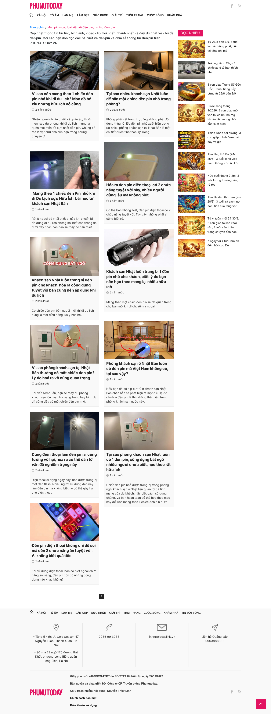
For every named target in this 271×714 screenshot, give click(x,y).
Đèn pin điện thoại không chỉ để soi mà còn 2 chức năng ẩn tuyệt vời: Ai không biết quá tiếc (64, 550)
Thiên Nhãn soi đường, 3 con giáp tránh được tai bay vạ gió (224, 137)
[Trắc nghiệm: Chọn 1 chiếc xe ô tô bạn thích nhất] (191, 70)
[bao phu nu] (46, 6)
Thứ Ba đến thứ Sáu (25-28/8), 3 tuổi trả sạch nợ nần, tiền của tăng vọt (224, 201)
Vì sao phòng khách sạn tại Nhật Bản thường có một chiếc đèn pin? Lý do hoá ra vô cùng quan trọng (63, 372)
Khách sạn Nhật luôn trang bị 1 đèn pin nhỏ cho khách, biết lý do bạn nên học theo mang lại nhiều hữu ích (137, 279)
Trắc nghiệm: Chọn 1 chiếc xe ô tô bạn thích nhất (222, 67)
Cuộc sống (155, 15)
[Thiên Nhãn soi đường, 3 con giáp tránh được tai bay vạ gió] (191, 140)
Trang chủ (37, 27)
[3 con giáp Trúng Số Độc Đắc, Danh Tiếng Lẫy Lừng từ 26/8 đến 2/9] (191, 91)
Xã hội (41, 15)
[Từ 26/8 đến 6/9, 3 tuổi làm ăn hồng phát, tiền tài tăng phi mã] (191, 49)
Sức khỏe (100, 15)
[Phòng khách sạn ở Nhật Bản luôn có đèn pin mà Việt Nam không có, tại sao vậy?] (139, 340)
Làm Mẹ (67, 15)
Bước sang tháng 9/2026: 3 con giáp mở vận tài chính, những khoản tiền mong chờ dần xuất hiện (222, 114)
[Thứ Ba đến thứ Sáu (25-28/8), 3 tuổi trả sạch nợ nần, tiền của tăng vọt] (191, 204)
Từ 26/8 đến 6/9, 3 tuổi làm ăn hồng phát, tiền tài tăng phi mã (222, 46)
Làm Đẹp (83, 15)
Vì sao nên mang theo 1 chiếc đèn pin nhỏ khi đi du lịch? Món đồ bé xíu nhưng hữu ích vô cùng (62, 99)
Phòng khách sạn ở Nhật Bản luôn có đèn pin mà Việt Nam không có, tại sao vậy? (137, 368)
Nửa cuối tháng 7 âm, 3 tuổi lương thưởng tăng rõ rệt (223, 180)
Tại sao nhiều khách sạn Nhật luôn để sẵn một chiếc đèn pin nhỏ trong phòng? (138, 99)
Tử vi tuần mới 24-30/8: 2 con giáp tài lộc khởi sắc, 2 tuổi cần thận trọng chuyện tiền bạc (223, 225)
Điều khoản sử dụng (83, 705)
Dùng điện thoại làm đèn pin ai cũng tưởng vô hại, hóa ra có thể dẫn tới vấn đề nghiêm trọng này (64, 459)
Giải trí (117, 15)
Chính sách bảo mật (83, 698)
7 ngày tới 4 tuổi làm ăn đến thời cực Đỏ (223, 243)
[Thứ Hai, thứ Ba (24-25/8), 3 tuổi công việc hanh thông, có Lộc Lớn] (191, 161)
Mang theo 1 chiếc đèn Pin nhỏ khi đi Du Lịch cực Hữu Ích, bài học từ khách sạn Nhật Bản (63, 198)
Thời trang (134, 15)
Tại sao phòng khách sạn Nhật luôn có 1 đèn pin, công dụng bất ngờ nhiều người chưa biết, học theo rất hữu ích (138, 462)
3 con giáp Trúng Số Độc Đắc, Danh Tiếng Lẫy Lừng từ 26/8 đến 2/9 (224, 89)
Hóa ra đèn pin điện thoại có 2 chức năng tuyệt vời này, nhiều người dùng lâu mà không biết (138, 190)
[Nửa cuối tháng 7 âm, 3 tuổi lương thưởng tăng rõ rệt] (191, 183)
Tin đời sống (191, 612)
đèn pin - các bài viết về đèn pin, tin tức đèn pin (81, 27)
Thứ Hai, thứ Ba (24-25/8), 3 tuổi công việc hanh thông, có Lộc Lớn (223, 159)
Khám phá (174, 15)
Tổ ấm (54, 15)
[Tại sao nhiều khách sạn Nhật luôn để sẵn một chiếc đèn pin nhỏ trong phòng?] (139, 70)
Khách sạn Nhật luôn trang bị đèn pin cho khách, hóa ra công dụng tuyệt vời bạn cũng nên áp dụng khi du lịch (64, 287)
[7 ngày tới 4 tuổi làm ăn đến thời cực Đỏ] (191, 248)
